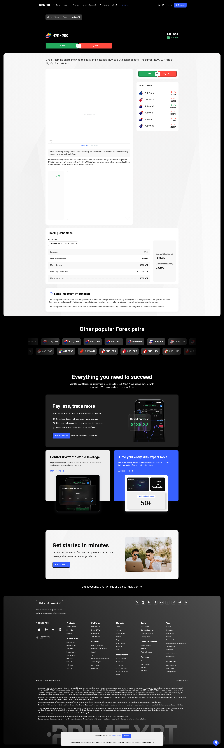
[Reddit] (180, 602)
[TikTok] (167, 602)
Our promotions (171, 665)
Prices (56, 17)
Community (169, 630)
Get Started (60, 435)
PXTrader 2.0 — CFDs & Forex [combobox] (62, 244)
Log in (170, 5)
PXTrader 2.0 (95, 627)
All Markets (119, 646)
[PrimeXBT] (43, 5)
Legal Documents (171, 653)
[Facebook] (155, 602)
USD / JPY (69, 662)
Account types (96, 662)
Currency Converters (147, 630)
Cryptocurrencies (121, 640)
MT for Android (121, 658)
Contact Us (169, 650)
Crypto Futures (71, 627)
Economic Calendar (147, 633)
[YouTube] (161, 602)
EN (163, 5)
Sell (96, 46)
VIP (92, 655)
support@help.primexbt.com (57, 613)
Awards (168, 636)
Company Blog (170, 646)
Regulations (170, 633)
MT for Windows (121, 668)
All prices (69, 668)
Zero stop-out (95, 665)
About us (169, 627)
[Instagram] (143, 602)
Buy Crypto (69, 633)
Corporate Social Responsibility (176, 643)
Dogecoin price (71, 652)
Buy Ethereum (145, 664)
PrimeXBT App (95, 630)
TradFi (118, 650)
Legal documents (182, 680)
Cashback (94, 668)
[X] (137, 602)
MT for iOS (119, 662)
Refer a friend (170, 668)
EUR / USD (69, 658)
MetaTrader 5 (95, 633)
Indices (118, 630)
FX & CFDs (69, 630)
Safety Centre (170, 656)
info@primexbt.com (56, 610)
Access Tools (124, 471)
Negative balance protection (100, 658)
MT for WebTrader (122, 672)
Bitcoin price (70, 642)
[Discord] (186, 602)
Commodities (120, 633)
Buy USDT (144, 667)
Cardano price (70, 655)
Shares (118, 636)
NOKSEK (83, 145)
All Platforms (95, 636)
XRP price (69, 649)
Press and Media (171, 640)
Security (94, 652)
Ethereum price (71, 645)
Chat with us (107, 586)
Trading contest (171, 672)
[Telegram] (174, 602)
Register (181, 5)
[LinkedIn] (149, 602)
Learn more (116, 736)
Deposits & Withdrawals (99, 649)
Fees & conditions (97, 645)
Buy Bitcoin (144, 661)
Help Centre (135, 586)
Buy (63, 46)
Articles (143, 649)
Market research (146, 645)
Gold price (69, 665)
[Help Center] (159, 4)
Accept (126, 736)
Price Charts (145, 627)
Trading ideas (145, 636)
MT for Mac (119, 665)
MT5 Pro (118, 675)
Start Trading (55, 471)
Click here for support (48, 603)
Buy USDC (144, 671)
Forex (65, 17)
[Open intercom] (216, 743)
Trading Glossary (146, 652)
